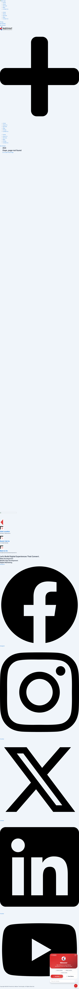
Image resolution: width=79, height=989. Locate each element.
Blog (4, 7)
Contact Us (5, 9)
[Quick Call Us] (2, 539)
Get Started (2, 25)
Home (4, 2)
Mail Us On (4, 551)
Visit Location (5, 531)
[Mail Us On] (2, 549)
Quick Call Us (5, 541)
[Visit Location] (2, 529)
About (4, 4)
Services (5, 5)
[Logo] (3, 0)
